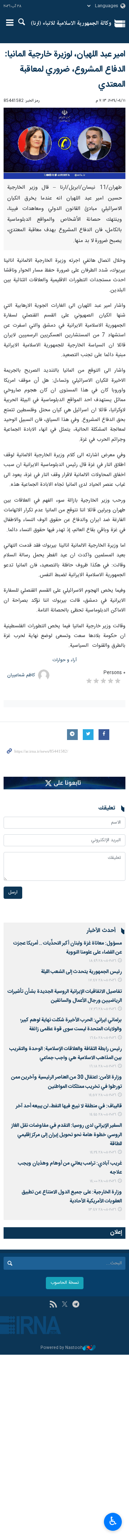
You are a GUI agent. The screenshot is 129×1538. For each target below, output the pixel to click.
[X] (65, 1305)
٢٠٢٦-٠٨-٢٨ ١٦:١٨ (102, 1066)
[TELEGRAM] (76, 1305)
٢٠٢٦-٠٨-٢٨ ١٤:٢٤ (103, 1152)
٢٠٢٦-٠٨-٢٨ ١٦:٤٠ (103, 1038)
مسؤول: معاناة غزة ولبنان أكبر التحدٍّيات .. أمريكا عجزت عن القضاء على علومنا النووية (67, 948)
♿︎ (113, 1521)
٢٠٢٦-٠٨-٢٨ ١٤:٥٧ (102, 1095)
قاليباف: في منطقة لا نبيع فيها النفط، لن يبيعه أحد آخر (69, 1106)
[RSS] (53, 1305)
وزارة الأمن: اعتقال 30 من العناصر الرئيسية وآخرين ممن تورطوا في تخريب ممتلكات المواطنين (66, 1082)
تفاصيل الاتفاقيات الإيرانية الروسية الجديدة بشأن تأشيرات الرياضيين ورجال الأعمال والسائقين (65, 996)
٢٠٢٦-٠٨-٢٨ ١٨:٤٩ (102, 961)
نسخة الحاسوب (65, 1283)
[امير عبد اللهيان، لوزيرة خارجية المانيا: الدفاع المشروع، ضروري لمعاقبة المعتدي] (64, 143)
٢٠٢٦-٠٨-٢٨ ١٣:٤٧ (102, 1209)
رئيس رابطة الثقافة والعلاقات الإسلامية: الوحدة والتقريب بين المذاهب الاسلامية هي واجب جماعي (65, 1053)
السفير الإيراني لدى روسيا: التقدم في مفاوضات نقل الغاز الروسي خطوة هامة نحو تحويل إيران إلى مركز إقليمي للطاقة (66, 1134)
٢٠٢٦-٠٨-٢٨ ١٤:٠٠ (103, 1181)
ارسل (13, 892)
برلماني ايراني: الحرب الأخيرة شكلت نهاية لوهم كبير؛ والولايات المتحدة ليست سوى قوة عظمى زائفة (71, 1024)
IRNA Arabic (71, 23)
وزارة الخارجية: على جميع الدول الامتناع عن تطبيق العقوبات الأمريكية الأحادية (72, 1197)
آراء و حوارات (65, 660)
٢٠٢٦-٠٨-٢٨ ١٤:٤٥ (102, 1114)
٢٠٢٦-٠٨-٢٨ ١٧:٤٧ (102, 980)
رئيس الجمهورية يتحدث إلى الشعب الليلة (81, 972)
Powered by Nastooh (61, 1348)
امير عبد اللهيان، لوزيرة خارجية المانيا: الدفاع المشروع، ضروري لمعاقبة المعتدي (65, 69)
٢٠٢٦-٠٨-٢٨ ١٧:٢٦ (102, 1009)
